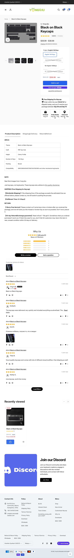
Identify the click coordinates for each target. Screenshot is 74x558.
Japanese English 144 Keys (53, 60)
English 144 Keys (50, 54)
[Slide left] (6, 60)
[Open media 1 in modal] (21, 33)
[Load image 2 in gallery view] (17, 60)
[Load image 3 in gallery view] (24, 60)
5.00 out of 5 (41, 235)
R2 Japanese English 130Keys (54, 71)
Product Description (12, 134)
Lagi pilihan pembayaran (55, 91)
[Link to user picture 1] (10, 338)
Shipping (43, 44)
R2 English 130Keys (51, 65)
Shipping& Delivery (30, 134)
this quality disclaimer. (52, 185)
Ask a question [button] (48, 255)
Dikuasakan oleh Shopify (64, 551)
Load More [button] (37, 389)
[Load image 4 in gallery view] (30, 60)
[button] (6, 10)
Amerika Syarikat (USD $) (12, 2)
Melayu (65, 2)
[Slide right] (35, 60)
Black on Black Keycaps (18, 281)
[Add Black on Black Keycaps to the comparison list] (23, 442)
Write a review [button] (26, 255)
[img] (10, 284)
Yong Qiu (45, 24)
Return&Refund (45, 134)
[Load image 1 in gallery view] (11, 60)
